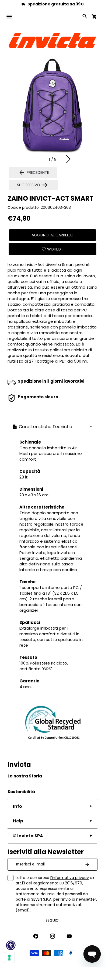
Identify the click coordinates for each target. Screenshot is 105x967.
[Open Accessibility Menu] (11, 945)
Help (18, 821)
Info (17, 806)
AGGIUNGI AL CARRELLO (53, 235)
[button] (68, 159)
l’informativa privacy (69, 877)
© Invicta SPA (28, 836)
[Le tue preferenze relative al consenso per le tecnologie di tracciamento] (9, 957)
